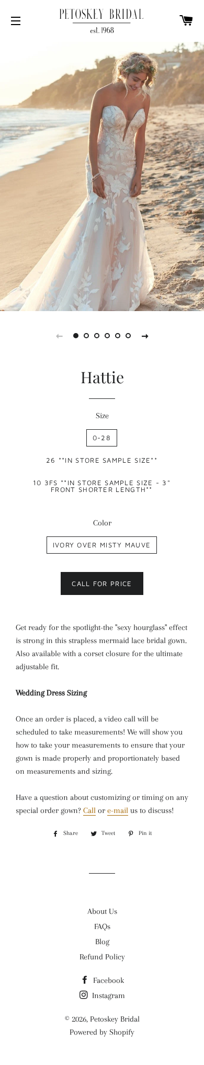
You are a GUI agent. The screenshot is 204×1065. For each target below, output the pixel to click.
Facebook (107, 980)
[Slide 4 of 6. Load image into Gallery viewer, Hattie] (107, 335)
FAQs (102, 926)
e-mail (117, 810)
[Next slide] (144, 335)
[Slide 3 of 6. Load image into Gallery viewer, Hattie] (97, 335)
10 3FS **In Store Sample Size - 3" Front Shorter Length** (102, 486)
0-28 (102, 437)
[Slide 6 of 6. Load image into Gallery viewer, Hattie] (128, 335)
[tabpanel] (102, 175)
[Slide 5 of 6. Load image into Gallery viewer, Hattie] (117, 335)
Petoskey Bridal (115, 1019)
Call (89, 810)
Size (102, 415)
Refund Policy (102, 956)
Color (102, 523)
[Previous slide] (59, 335)
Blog (102, 941)
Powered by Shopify (102, 1032)
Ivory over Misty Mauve (102, 545)
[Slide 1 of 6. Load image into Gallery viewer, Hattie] (76, 335)
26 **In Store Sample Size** (101, 460)
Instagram (107, 995)
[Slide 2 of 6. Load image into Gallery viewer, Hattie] (86, 335)
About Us (102, 911)
